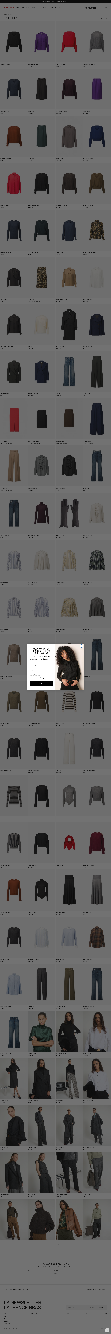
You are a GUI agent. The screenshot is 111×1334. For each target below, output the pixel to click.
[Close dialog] (81, 645)
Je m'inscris (41, 684)
